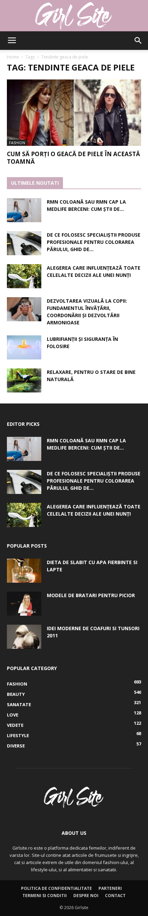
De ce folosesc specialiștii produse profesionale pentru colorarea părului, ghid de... (93, 241)
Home (13, 57)
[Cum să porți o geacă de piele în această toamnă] (74, 112)
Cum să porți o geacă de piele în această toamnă (73, 157)
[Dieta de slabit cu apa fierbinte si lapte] (24, 571)
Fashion (17, 142)
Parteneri (110, 888)
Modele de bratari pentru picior (91, 595)
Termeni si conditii (44, 895)
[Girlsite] (74, 15)
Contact (115, 895)
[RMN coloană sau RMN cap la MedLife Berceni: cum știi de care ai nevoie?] (24, 210)
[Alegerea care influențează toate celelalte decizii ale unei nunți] (24, 276)
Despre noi (85, 895)
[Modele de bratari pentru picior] (24, 604)
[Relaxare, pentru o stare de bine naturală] (24, 380)
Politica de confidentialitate (56, 888)
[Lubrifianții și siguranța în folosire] (24, 347)
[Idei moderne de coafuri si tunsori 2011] (24, 637)
